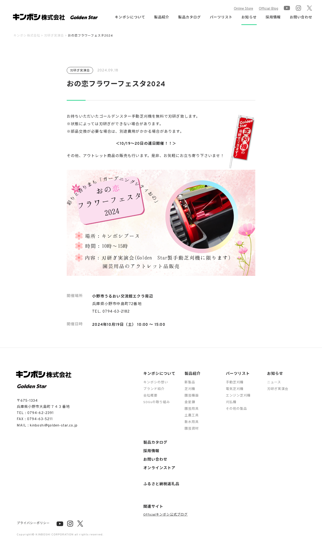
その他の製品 (236, 409)
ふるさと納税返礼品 (161, 484)
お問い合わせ (301, 17)
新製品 (190, 382)
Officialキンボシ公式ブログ (165, 515)
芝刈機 (190, 389)
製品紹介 (193, 374)
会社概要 (150, 396)
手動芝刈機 (235, 382)
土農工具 (192, 416)
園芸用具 (192, 409)
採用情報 (273, 17)
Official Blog (268, 9)
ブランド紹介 (154, 389)
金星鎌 (190, 402)
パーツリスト (238, 374)
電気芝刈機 (235, 389)
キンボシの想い (155, 382)
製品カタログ (189, 17)
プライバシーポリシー (33, 523)
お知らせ (275, 374)
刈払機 (231, 402)
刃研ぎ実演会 (277, 389)
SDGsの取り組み (156, 402)
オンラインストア (159, 468)
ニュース (274, 382)
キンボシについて (159, 374)
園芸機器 (192, 396)
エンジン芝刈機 (238, 396)
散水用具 (192, 422)
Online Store (243, 9)
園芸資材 (192, 429)
